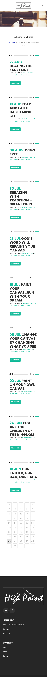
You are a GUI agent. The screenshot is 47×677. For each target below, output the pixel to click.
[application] (23, 55)
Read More (15, 83)
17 (21, 518)
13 (27, 513)
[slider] (37, 55)
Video (5, 652)
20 (9, 523)
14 (33, 513)
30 (9, 532)
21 (15, 523)
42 (21, 541)
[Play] (9, 55)
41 (15, 541)
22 (21, 523)
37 (21, 536)
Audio (5, 647)
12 (21, 513)
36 (15, 536)
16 (15, 518)
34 (32, 532)
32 (21, 532)
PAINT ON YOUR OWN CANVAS (23, 384)
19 (33, 518)
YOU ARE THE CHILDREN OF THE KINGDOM (22, 428)
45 (9, 545)
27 (21, 527)
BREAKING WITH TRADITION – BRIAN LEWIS (21, 198)
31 (15, 532)
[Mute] (34, 55)
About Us (6, 633)
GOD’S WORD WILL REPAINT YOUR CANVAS (22, 244)
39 (32, 536)
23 (27, 523)
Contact (6, 629)
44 (32, 541)
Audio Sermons (28, 73)
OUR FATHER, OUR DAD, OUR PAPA (23, 473)
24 (32, 523)
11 (15, 513)
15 (9, 518)
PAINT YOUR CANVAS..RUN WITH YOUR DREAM (22, 292)
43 (27, 541)
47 (21, 545)
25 (9, 527)
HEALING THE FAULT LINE (21, 67)
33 (27, 532)
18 (27, 518)
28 (27, 527)
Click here (11, 42)
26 (15, 527)
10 (9, 513)
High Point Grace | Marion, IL (13, 625)
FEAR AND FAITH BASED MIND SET (20, 110)
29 (32, 527)
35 (9, 536)
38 (27, 536)
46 (15, 545)
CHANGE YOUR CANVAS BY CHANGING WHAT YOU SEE (23, 340)
